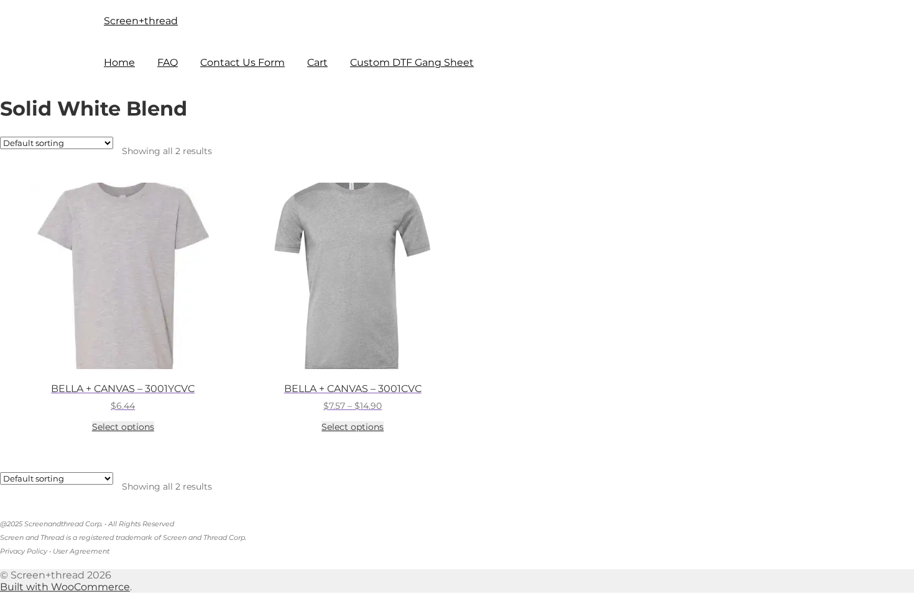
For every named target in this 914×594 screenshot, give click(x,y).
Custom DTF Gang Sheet (412, 62)
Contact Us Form (242, 62)
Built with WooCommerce (65, 587)
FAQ (167, 62)
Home (119, 62)
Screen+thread (141, 21)
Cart (317, 62)
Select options (123, 426)
